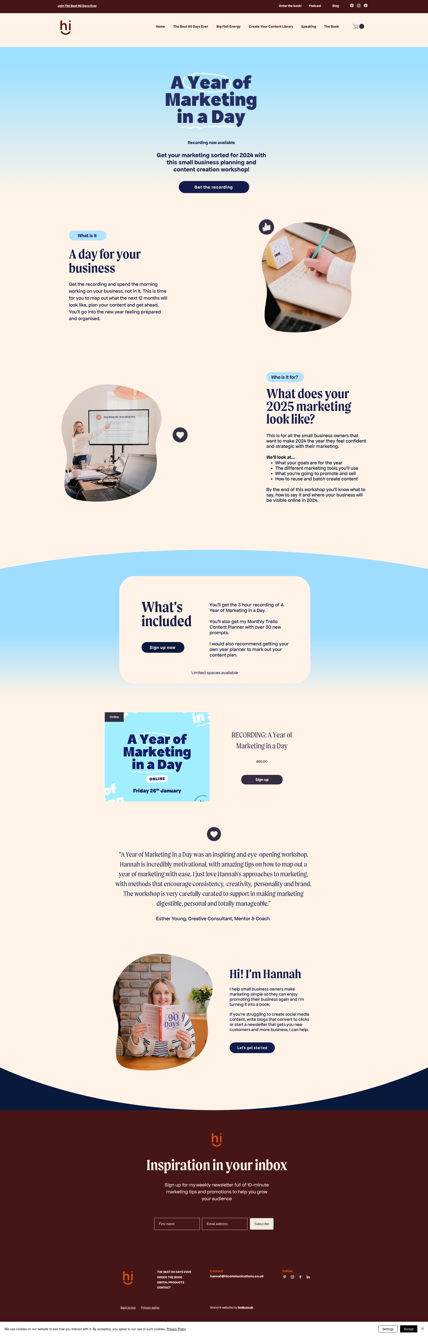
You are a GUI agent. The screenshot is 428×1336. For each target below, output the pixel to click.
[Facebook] (365, 5)
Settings (388, 1329)
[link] (359, 26)
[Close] (422, 1328)
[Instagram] (358, 5)
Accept (409, 1329)
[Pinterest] (352, 5)
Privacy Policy (176, 1329)
